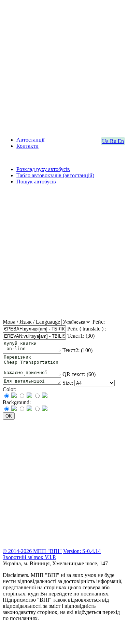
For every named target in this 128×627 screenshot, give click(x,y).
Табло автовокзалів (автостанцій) (55, 175)
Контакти (27, 146)
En (121, 141)
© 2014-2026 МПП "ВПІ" (32, 551)
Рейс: (99, 322)
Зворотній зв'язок (24, 557)
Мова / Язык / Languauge (31, 322)
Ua (106, 141)
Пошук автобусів (36, 181)
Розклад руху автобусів (43, 169)
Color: (9, 389)
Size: (67, 383)
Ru (114, 141)
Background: (17, 402)
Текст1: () (81, 336)
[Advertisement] (64, 67)
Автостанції (30, 140)
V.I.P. (50, 557)
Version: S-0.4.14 (82, 551)
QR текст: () (79, 374)
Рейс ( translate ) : (86, 328)
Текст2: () (77, 350)
